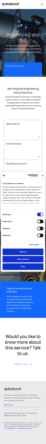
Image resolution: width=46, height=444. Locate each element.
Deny (23, 267)
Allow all (23, 252)
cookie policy (15, 206)
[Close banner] (42, 175)
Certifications (9, 413)
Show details (34, 244)
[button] (23, 407)
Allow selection (23, 259)
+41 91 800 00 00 (11, 428)
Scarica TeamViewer (25, 428)
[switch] (40, 221)
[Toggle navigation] (41, 4)
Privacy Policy (20, 413)
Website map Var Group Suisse (15, 415)
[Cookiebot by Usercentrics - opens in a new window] (28, 175)
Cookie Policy (32, 413)
